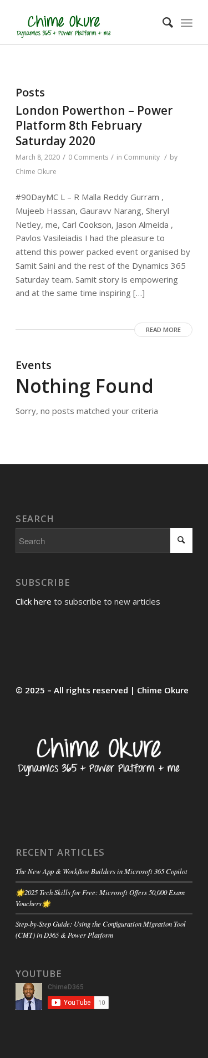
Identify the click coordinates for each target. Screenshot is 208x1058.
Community (142, 157)
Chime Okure (36, 171)
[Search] (162, 22)
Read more (163, 329)
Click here (34, 601)
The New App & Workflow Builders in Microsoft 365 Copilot (101, 871)
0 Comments (88, 157)
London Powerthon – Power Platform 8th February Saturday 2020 (94, 126)
